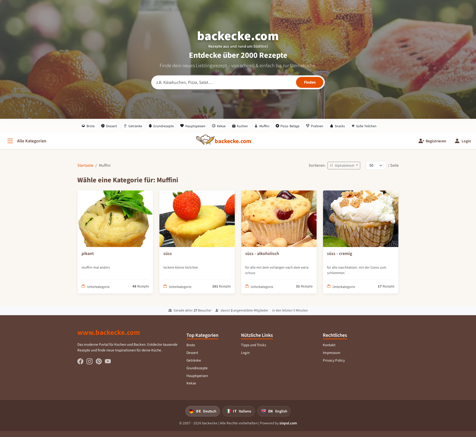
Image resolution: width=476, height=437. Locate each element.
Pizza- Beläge (289, 126)
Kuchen (242, 126)
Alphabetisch (344, 165)
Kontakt (329, 345)
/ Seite (393, 165)
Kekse (221, 126)
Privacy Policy (334, 360)
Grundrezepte (163, 126)
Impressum (331, 352)
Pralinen (317, 126)
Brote (91, 126)
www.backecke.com (108, 332)
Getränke (135, 126)
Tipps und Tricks (253, 345)
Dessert (111, 126)
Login (245, 352)
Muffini (264, 126)
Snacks (340, 126)
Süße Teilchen (366, 126)
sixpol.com (288, 423)
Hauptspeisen (195, 126)
